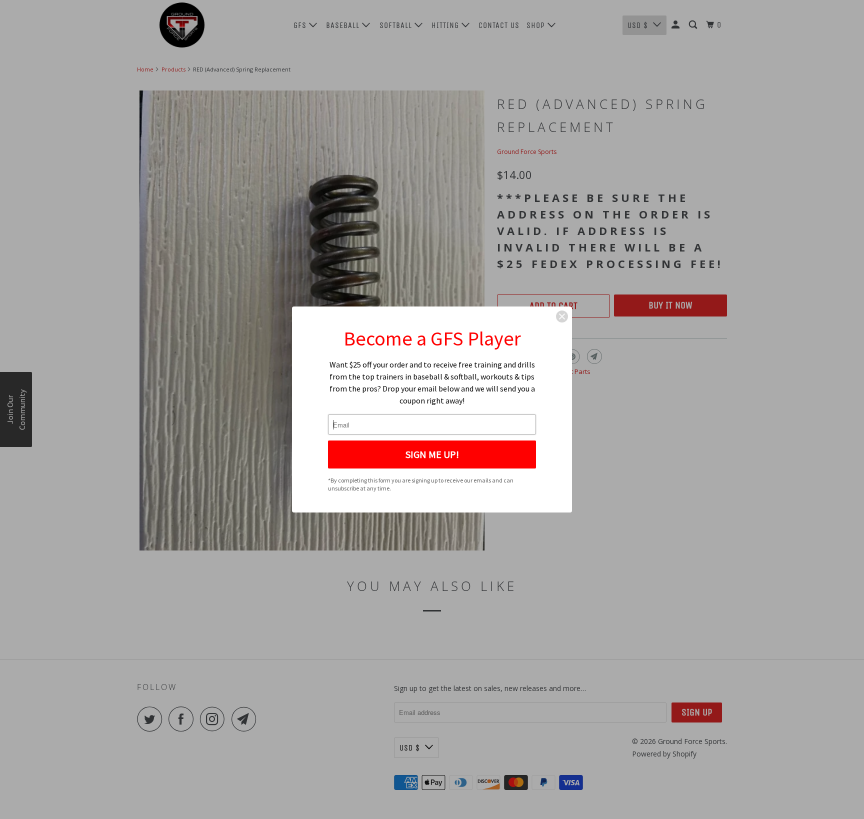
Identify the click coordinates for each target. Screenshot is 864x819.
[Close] (562, 316)
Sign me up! (432, 454)
